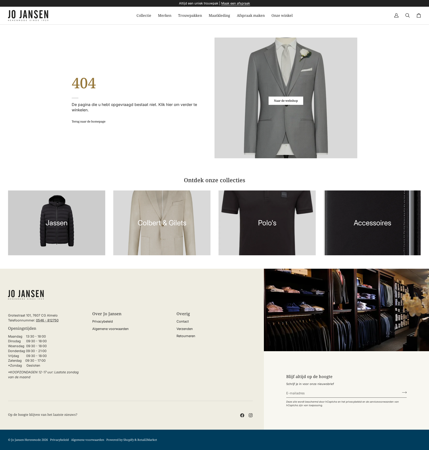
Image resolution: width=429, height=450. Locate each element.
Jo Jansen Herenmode (26, 440)
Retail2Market (147, 440)
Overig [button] (183, 313)
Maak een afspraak (235, 3)
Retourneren (186, 336)
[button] (144, 15)
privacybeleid (354, 401)
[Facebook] (242, 415)
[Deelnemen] (403, 392)
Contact (183, 321)
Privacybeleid (102, 321)
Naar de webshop (286, 101)
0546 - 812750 (47, 320)
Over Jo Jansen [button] (107, 313)
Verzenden (185, 329)
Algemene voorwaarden (110, 329)
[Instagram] (251, 415)
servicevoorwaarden (382, 401)
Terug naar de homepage (88, 121)
